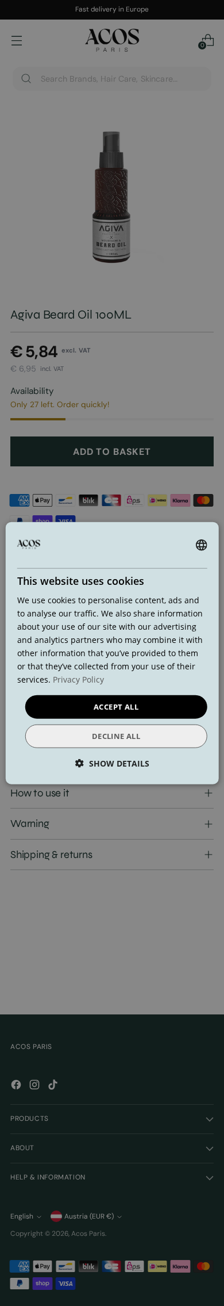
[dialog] (112, 653)
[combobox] (201, 544)
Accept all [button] (116, 706)
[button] (112, 763)
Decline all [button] (116, 736)
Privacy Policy (78, 679)
